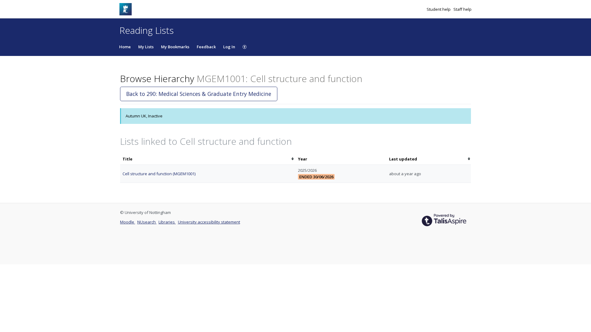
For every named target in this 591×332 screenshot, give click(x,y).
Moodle (127, 222)
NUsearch (147, 222)
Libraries (167, 222)
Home (125, 46)
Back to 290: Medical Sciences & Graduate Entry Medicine (198, 93)
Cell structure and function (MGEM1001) (159, 173)
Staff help (462, 9)
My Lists (146, 46)
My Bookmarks (175, 46)
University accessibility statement (209, 222)
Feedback (206, 46)
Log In (229, 46)
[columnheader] (208, 159)
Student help (439, 9)
